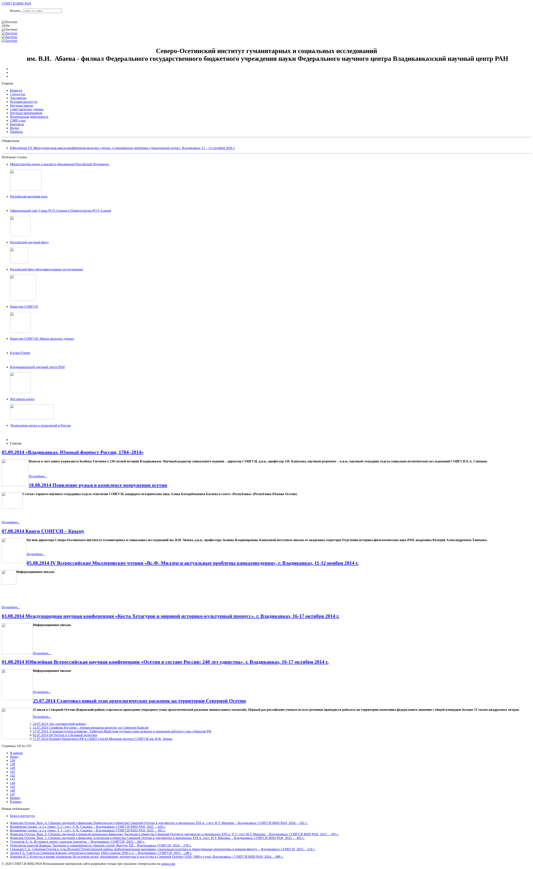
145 (12, 786)
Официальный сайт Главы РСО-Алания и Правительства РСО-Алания (60, 210)
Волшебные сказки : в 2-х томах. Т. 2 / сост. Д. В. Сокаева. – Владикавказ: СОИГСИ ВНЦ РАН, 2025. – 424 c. (88, 826)
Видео (14, 128)
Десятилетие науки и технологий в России (40, 425)
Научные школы (21, 105)
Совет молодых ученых (27, 109)
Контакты (17, 124)
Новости (16, 90)
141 (12, 771)
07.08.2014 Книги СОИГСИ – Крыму (43, 531)
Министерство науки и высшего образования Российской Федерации (59, 164)
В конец (15, 801)
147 (12, 794)
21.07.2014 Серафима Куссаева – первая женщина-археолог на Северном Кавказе (91, 727)
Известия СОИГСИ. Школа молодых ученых (42, 338)
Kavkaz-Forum (20, 353)
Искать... (16, 10)
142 (12, 775)
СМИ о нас (18, 120)
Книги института (22, 816)
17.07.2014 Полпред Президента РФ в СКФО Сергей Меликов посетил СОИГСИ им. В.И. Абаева (102, 739)
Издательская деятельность (29, 116)
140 (12, 768)
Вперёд (15, 798)
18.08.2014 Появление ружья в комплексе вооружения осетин (98, 485)
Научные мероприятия (26, 113)
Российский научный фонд (29, 242)
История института (23, 101)
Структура (17, 94)
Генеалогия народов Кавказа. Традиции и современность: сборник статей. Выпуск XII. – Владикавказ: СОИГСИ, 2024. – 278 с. (101, 845)
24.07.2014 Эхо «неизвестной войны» (59, 724)
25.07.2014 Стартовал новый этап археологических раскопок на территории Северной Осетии (139, 700)
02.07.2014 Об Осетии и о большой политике (65, 735)
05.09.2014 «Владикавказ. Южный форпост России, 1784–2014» (73, 452)
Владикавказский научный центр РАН (37, 367)
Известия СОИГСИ (24, 306)
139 (12, 764)
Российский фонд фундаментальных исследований (46, 269)
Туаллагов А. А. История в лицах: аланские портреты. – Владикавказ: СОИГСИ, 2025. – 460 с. (77, 841)
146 (12, 790)
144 (12, 783)
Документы (18, 98)
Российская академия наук (28, 196)
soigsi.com (168, 863)
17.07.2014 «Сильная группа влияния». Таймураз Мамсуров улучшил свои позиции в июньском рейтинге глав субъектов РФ (122, 731)
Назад (14, 756)
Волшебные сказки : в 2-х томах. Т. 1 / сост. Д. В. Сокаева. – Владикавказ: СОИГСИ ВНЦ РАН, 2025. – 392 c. (88, 830)
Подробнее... (38, 476)
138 (12, 760)
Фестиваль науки (22, 399)
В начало (16, 753)
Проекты (16, 131)
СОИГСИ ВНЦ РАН (16, 3)
